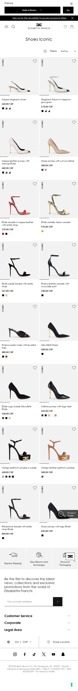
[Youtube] (53, 654)
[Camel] (55, 415)
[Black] (3, 108)
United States (29, 10)
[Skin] (6, 295)
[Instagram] (15, 654)
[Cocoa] (42, 170)
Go (68, 10)
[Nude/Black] (6, 108)
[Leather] (6, 356)
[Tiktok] (34, 654)
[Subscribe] (57, 601)
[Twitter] (44, 654)
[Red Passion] (3, 234)
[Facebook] (24, 654)
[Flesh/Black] (6, 172)
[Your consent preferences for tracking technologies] (71, 684)
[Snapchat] (63, 654)
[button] (39, 18)
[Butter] (52, 415)
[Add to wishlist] (35, 61)
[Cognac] (42, 476)
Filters (53, 51)
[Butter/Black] (9, 108)
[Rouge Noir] (9, 476)
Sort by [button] (64, 51)
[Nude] (45, 170)
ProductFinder (71, 514)
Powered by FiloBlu (45, 671)
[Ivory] (9, 234)
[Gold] (42, 231)
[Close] (71, 4)
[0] (72, 26)
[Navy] (6, 476)
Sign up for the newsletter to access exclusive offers (39, 17)
